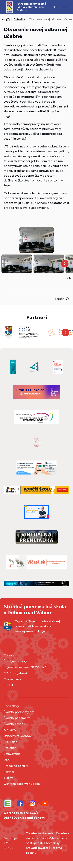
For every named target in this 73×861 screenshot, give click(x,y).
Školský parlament (17, 718)
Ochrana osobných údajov (22, 783)
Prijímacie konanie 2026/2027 (25, 667)
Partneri (9, 772)
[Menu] (64, 7)
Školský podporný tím (19, 712)
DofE (7, 760)
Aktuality (19, 19)
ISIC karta (10, 742)
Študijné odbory (15, 661)
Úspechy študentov (17, 736)
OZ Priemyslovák (16, 673)
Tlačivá (8, 778)
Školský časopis (15, 724)
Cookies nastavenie (40, 833)
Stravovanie (12, 754)
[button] (55, 7)
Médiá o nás (12, 679)
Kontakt (9, 685)
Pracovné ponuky (16, 766)
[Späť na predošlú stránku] (4, 19)
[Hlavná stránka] (8, 19)
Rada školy (11, 706)
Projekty (10, 748)
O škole (9, 655)
